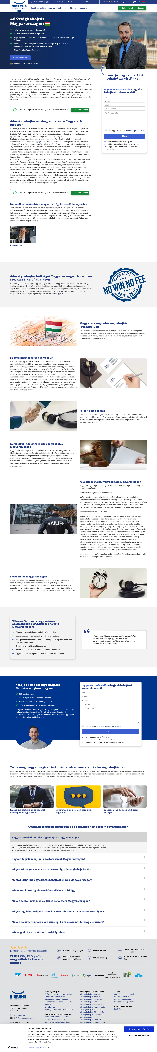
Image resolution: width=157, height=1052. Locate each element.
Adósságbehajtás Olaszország (91, 1014)
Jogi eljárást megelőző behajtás (57, 999)
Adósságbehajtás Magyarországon (58, 994)
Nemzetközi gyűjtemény (124, 1002)
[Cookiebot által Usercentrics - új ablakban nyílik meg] (13, 1047)
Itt (18, 129)
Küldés (124, 136)
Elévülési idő (50, 1007)
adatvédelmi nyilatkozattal (134, 130)
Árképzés (62, 8)
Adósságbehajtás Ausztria (90, 994)
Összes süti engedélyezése (139, 1029)
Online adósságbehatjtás (55, 997)
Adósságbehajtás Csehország (91, 999)
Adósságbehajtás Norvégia (90, 1020)
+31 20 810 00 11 (21, 1015)
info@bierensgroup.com (24, 1018)
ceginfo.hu (55, 141)
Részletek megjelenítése (37, 1048)
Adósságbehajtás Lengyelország (92, 1022)
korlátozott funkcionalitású (139, 1035)
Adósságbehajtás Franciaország (92, 1007)
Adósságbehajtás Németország (92, 1009)
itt (37, 220)
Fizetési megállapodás (123, 999)
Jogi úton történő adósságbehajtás (59, 1002)
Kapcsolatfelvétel (20, 58)
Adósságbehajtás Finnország (91, 1004)
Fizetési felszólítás (121, 997)
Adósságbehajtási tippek (124, 994)
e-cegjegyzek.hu (39, 141)
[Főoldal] (19, 9)
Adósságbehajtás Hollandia (90, 1017)
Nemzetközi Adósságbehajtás (57, 1017)
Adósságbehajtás (47, 8)
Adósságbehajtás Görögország (92, 1012)
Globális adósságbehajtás (55, 1019)
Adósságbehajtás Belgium (90, 997)
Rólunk (73, 8)
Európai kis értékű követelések (57, 1022)
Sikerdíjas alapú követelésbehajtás (59, 1009)
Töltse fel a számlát (80, 110)
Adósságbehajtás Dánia (89, 1002)
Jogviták (48, 1004)
